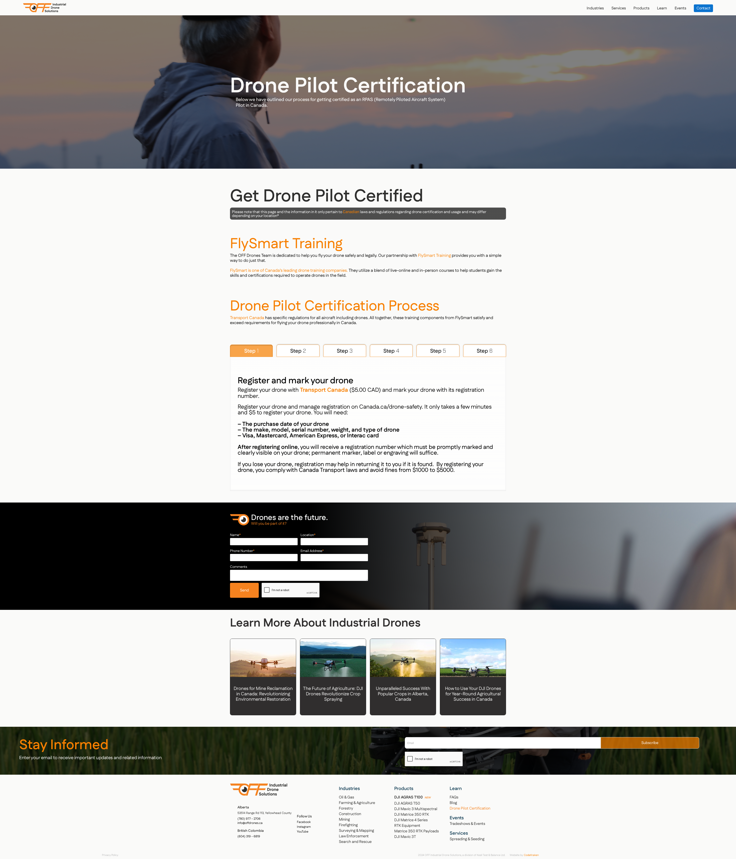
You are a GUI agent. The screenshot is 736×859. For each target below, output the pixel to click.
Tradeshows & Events (467, 823)
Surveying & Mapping (356, 830)
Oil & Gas (346, 797)
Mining (344, 819)
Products (641, 8)
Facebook (304, 822)
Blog (453, 803)
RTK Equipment (407, 825)
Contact (704, 8)
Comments (238, 567)
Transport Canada (247, 318)
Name (235, 535)
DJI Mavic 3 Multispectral (415, 809)
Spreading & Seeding (467, 839)
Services (618, 8)
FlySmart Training (434, 256)
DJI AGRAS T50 (407, 803)
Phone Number (242, 551)
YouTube (302, 832)
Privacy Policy (110, 855)
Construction (350, 814)
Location (308, 535)
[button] (595, 8)
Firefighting (348, 825)
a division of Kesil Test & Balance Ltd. (483, 855)
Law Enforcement (354, 836)
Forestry (346, 808)
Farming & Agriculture (357, 803)
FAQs (454, 797)
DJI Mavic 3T (405, 836)
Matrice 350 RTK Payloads (416, 831)
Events (680, 8)
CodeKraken (531, 855)
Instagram (304, 827)
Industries (595, 8)
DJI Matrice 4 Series (411, 820)
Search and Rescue (355, 841)
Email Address (312, 551)
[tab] (251, 351)
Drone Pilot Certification (470, 808)
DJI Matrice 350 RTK (411, 814)
